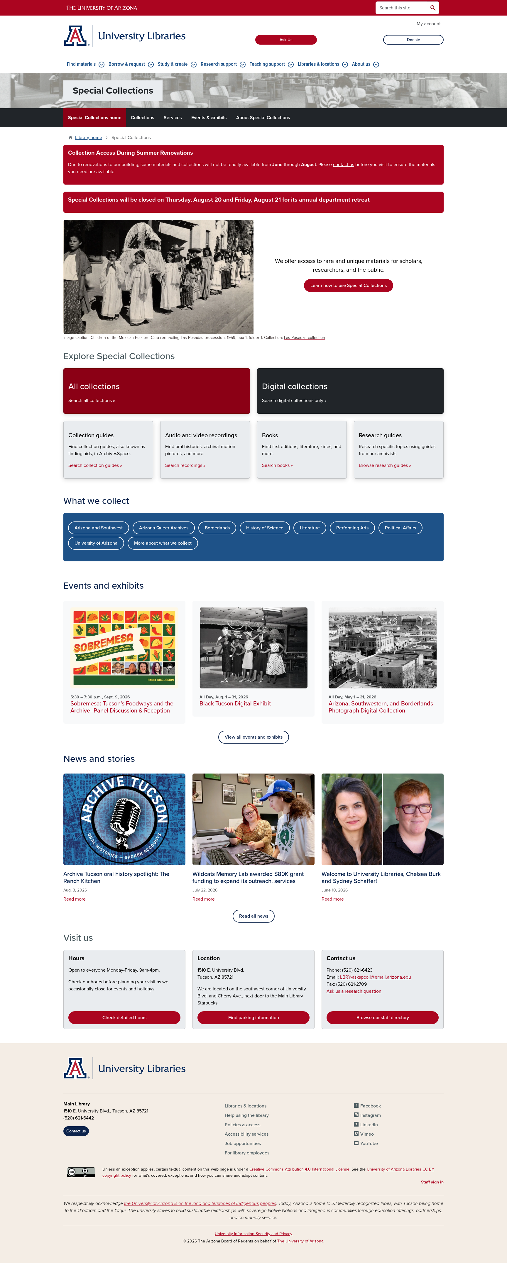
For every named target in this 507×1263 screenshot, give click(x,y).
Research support (219, 64)
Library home (88, 138)
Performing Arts (352, 528)
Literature (310, 528)
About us (361, 64)
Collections (142, 118)
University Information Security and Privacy (253, 1233)
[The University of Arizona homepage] (102, 8)
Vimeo (367, 1134)
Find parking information (253, 1018)
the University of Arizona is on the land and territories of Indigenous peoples (200, 1203)
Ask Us (286, 39)
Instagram (370, 1115)
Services (173, 118)
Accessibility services (246, 1134)
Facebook (370, 1106)
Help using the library (247, 1115)
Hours (76, 958)
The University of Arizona (300, 1241)
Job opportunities (243, 1144)
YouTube (369, 1144)
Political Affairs (400, 528)
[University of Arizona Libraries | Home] (124, 36)
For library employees (247, 1153)
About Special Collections (263, 118)
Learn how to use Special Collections (348, 285)
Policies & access (242, 1125)
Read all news (253, 916)
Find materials (81, 64)
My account (429, 24)
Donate (413, 39)
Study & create (173, 64)
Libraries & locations (318, 64)
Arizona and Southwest (99, 528)
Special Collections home (94, 118)
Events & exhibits (209, 118)
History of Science (264, 528)
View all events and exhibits (254, 737)
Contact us (341, 958)
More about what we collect (163, 543)
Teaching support (267, 64)
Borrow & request (127, 64)
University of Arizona (96, 543)
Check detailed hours (124, 1018)
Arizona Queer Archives (163, 528)
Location (208, 958)
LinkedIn (369, 1125)
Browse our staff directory (382, 1018)
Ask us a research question (354, 991)
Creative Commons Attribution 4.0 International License (299, 1169)
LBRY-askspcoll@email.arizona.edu (375, 977)
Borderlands (217, 528)
